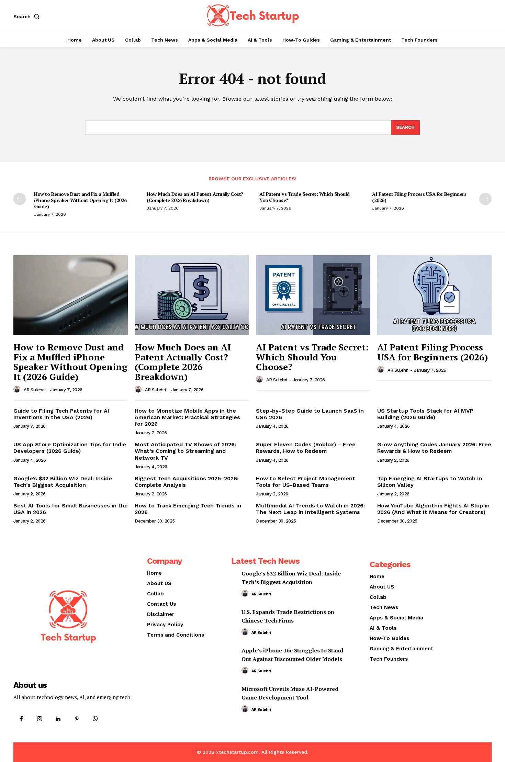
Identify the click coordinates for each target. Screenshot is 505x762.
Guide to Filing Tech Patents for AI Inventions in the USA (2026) (61, 414)
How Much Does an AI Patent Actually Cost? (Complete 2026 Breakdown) (195, 197)
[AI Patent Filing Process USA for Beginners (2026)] (434, 295)
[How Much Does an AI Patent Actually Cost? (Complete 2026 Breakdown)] (192, 295)
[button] (27, 16)
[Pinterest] (77, 719)
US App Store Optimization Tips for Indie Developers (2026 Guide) (69, 447)
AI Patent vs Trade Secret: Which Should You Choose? (304, 197)
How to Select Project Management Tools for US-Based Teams (305, 481)
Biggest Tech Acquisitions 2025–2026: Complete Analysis (186, 481)
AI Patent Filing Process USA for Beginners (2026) (419, 197)
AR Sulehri (34, 389)
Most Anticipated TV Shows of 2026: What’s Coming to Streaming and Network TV (185, 451)
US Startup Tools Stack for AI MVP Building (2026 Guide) (425, 414)
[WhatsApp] (95, 719)
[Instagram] (39, 719)
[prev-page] (19, 199)
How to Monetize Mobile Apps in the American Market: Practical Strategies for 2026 (187, 417)
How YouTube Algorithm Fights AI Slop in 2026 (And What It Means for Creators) (433, 508)
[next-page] (485, 199)
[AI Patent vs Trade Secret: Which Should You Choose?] (313, 295)
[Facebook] (21, 719)
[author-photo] (17, 389)
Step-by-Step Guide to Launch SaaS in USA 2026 (310, 414)
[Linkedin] (58, 719)
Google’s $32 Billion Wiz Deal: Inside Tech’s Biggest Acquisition (62, 481)
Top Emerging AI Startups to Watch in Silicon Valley (429, 481)
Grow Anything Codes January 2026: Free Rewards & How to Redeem (434, 447)
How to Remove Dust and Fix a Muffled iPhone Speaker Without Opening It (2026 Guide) (80, 200)
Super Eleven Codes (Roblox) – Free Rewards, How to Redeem (306, 447)
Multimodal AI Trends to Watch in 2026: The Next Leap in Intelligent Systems (310, 508)
